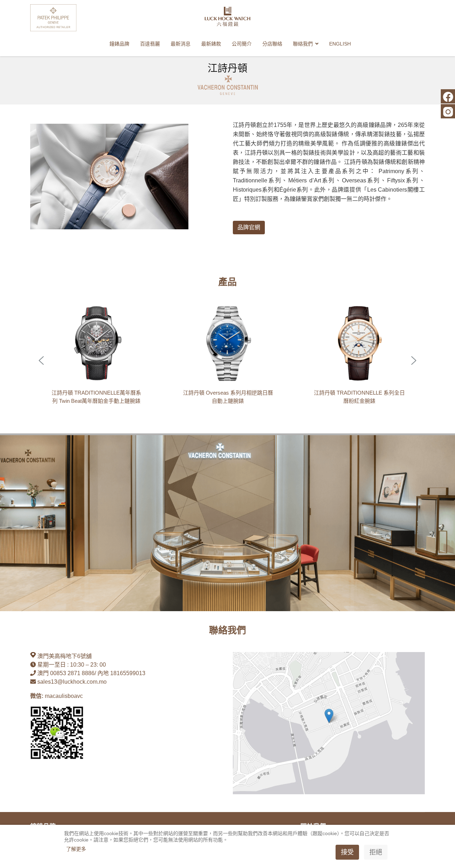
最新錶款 (211, 44)
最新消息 (181, 44)
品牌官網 (248, 227)
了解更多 (76, 849)
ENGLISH (340, 44)
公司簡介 (242, 44)
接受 (347, 852)
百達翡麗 (150, 44)
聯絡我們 (303, 44)
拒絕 (375, 852)
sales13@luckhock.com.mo (72, 682)
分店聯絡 (272, 44)
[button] (96, 360)
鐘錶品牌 (119, 44)
